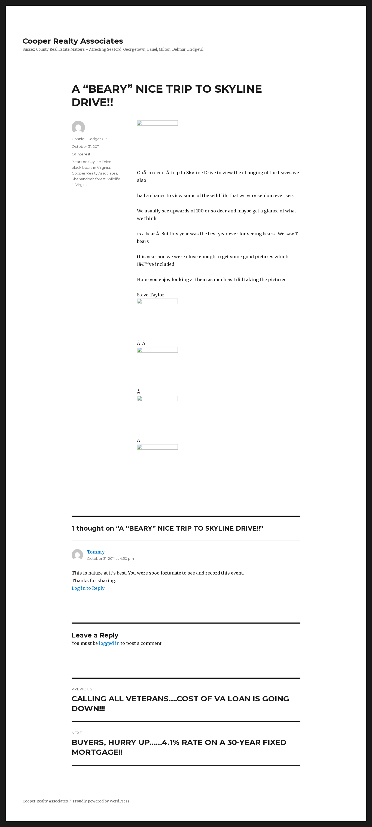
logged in (109, 643)
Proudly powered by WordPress (101, 801)
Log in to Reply (88, 588)
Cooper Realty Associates (73, 41)
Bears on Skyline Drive (91, 162)
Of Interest (81, 154)
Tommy (96, 552)
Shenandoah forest (89, 179)
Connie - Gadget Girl (90, 139)
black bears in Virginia (91, 167)
